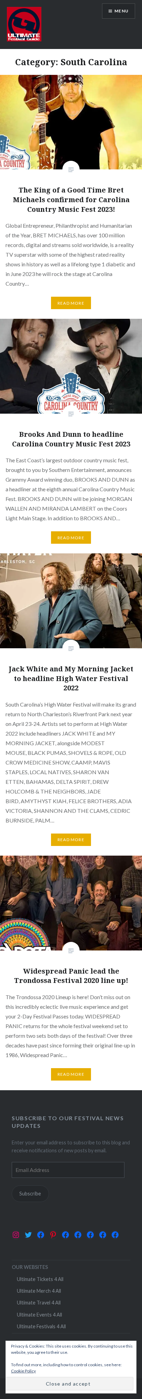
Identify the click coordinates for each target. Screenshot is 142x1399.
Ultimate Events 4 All (39, 1315)
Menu (121, 10)
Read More (71, 303)
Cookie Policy (23, 1370)
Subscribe (30, 1193)
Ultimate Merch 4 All (39, 1291)
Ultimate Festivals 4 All (41, 1326)
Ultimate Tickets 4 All (40, 1279)
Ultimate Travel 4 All (39, 1303)
